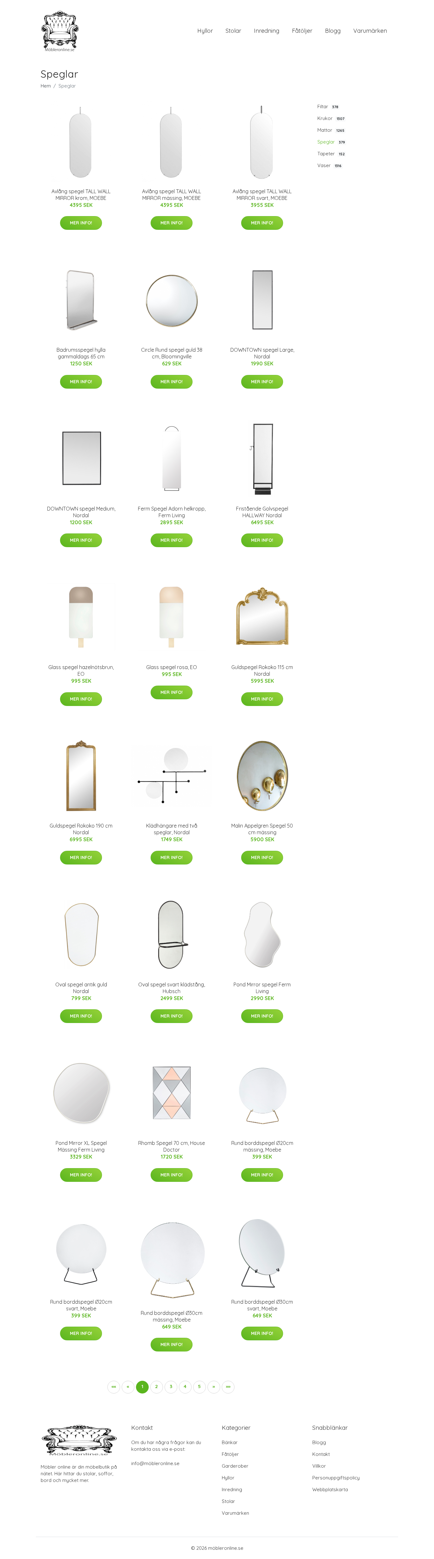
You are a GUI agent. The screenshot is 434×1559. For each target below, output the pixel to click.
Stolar (233, 30)
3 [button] (171, 1386)
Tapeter (331, 154)
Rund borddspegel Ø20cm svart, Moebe (81, 1305)
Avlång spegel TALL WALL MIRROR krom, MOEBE (81, 194)
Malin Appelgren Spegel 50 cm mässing (262, 829)
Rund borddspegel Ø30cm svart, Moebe (262, 1305)
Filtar (327, 106)
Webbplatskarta (330, 1489)
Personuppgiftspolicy (336, 1478)
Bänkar (230, 1442)
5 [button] (199, 1386)
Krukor (330, 118)
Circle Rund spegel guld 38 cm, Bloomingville (171, 353)
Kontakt (321, 1454)
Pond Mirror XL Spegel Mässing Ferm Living (81, 1146)
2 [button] (156, 1386)
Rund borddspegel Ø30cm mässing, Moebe (171, 1316)
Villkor (319, 1466)
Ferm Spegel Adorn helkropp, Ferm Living (172, 511)
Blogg (333, 30)
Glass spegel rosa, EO (171, 667)
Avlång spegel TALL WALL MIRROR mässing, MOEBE (171, 194)
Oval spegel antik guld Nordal (81, 987)
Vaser (329, 165)
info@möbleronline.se (155, 1463)
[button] (213, 1387)
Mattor (330, 130)
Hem (46, 86)
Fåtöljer (302, 30)
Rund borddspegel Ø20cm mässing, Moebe (262, 1146)
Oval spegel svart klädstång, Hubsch (171, 987)
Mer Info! (81, 223)
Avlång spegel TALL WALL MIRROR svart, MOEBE (262, 194)
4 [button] (185, 1386)
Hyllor (205, 30)
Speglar (331, 142)
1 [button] (142, 1386)
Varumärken (370, 30)
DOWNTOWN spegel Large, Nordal (262, 353)
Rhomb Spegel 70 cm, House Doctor (171, 1146)
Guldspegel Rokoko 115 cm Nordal (262, 670)
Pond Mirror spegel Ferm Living (262, 987)
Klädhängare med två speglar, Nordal (171, 829)
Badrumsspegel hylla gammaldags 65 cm (81, 353)
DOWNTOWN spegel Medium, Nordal (81, 511)
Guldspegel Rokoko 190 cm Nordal (81, 829)
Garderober (235, 1466)
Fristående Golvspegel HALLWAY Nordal (262, 511)
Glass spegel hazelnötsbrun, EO (81, 670)
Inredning (266, 30)
